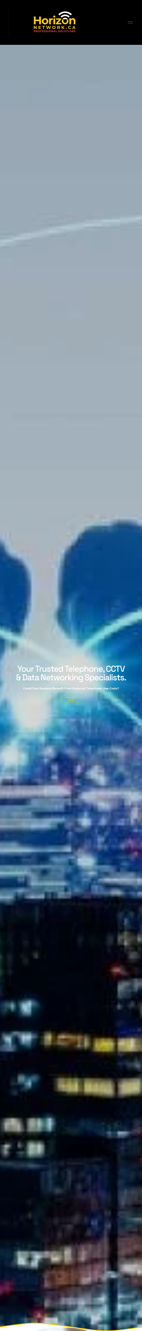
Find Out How (71, 699)
